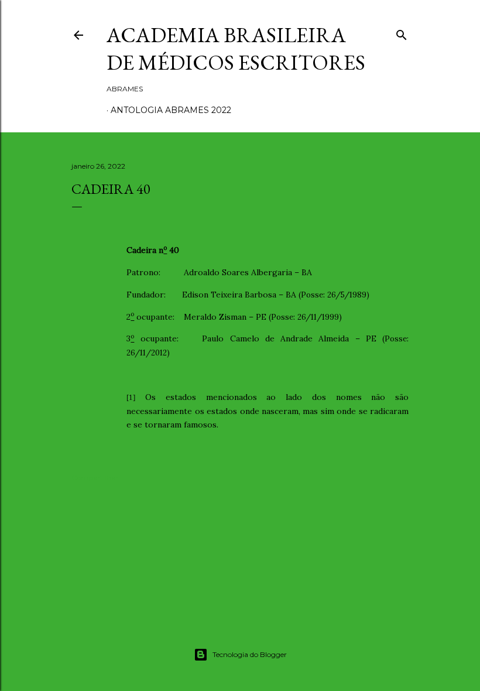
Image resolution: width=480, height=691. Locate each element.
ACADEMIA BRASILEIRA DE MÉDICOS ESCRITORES (236, 48)
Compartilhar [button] (94, 477)
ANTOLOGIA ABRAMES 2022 (171, 110)
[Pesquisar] (402, 32)
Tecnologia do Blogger (249, 654)
